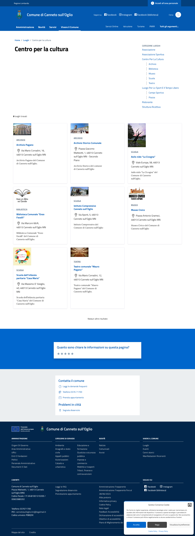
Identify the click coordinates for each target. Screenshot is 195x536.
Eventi (146, 448)
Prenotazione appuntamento (68, 493)
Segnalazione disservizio (66, 490)
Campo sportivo (156, 92)
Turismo (140, 26)
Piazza (152, 97)
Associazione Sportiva (153, 54)
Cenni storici (148, 452)
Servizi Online (112, 26)
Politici (15, 459)
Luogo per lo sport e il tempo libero (160, 88)
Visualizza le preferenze (180, 524)
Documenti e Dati (19, 466)
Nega (157, 524)
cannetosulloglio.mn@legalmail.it (31, 511)
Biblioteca (153, 69)
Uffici (14, 452)
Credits (32, 532)
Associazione (148, 49)
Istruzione (127, 26)
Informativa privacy (108, 501)
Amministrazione (25, 27)
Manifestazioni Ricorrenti (154, 456)
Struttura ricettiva (151, 107)
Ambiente (59, 445)
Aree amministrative (21, 448)
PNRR (152, 26)
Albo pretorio (105, 497)
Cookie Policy (152, 531)
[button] (189, 505)
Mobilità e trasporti (85, 466)
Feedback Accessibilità (109, 511)
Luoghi (146, 445)
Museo (152, 73)
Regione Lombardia (21, 3)
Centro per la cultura (153, 59)
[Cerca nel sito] (178, 15)
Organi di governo (20, 445)
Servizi (52, 27)
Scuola (152, 78)
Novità (41, 27)
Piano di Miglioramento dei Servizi (114, 522)
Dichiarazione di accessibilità (112, 515)
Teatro (152, 83)
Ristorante (147, 102)
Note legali (104, 508)
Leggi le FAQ (60, 486)
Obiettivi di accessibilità (109, 518)
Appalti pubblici (62, 456)
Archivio (152, 64)
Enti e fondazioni (19, 456)
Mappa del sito (18, 532)
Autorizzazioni (61, 459)
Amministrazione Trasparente (112, 486)
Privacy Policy (163, 531)
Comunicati (104, 448)
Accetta (136, 524)
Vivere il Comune (70, 27)
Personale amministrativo (23, 463)
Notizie (102, 445)
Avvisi (102, 452)
